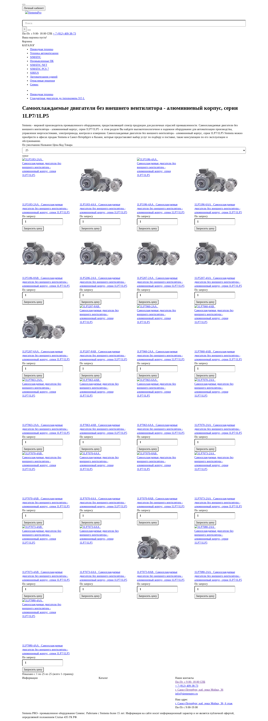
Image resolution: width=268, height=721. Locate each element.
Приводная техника (41, 49)
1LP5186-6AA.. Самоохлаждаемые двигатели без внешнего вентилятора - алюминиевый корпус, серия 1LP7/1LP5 (218, 208)
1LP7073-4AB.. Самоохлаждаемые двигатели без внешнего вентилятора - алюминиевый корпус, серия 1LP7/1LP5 (46, 576)
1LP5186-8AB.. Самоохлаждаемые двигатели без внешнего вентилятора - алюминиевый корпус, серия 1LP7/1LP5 (46, 282)
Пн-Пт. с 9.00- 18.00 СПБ (190, 681)
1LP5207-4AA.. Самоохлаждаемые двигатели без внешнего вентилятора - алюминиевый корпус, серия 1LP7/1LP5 (218, 282)
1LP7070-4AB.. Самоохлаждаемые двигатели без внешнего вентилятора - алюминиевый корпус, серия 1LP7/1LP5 (46, 502)
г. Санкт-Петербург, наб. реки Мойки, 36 (199, 689)
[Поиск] (29, 30)
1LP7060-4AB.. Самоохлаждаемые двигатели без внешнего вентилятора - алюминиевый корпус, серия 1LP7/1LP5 (218, 355)
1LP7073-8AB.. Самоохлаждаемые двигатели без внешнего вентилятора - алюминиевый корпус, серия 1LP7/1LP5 (160, 576)
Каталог (103, 678)
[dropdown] (23, 4)
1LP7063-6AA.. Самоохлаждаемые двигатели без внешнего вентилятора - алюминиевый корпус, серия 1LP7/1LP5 (160, 429)
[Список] (26, 155)
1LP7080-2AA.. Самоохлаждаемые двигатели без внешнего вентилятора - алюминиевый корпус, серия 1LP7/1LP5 (218, 576)
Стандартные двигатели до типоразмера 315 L (57, 98)
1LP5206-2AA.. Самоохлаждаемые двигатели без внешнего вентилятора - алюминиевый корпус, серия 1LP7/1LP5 (103, 282)
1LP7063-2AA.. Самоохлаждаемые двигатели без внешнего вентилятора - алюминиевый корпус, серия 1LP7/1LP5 (46, 429)
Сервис (34, 84)
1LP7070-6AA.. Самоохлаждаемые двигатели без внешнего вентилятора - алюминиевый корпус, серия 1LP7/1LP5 (103, 502)
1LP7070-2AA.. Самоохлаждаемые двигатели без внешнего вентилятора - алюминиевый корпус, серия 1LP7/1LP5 (218, 429)
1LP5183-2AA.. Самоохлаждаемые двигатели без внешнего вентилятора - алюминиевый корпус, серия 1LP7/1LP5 (46, 208)
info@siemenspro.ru (186, 693)
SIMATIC (35, 57)
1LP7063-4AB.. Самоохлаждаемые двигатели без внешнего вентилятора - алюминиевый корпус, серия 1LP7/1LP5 (103, 429)
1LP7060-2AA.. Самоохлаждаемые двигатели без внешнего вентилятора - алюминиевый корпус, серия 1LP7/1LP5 (160, 355)
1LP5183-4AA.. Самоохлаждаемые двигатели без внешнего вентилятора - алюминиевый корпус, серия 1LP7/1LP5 (103, 208)
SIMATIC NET (38, 65)
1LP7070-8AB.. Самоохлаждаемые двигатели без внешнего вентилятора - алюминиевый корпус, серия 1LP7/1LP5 (160, 502)
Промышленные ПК (42, 61)
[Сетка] (23, 155)
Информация (29, 678)
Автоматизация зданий (43, 76)
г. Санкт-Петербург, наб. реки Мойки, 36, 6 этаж (203, 703)
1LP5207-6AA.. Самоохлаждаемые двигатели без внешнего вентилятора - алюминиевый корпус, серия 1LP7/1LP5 (46, 355)
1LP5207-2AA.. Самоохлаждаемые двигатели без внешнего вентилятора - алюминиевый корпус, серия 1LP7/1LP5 (160, 282)
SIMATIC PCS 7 (39, 68)
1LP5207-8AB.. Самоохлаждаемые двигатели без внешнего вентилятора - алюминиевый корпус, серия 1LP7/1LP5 (103, 355)
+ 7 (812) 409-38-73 (64, 33)
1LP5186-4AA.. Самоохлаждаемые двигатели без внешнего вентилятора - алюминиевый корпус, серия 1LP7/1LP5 (160, 208)
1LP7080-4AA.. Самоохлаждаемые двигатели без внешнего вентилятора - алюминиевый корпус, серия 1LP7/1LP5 (46, 649)
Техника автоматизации (44, 53)
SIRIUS (34, 72)
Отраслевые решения (42, 80)
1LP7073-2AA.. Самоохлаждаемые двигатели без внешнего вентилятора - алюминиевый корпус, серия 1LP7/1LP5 (218, 502)
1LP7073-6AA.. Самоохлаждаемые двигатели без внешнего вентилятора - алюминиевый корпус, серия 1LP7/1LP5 (103, 576)
